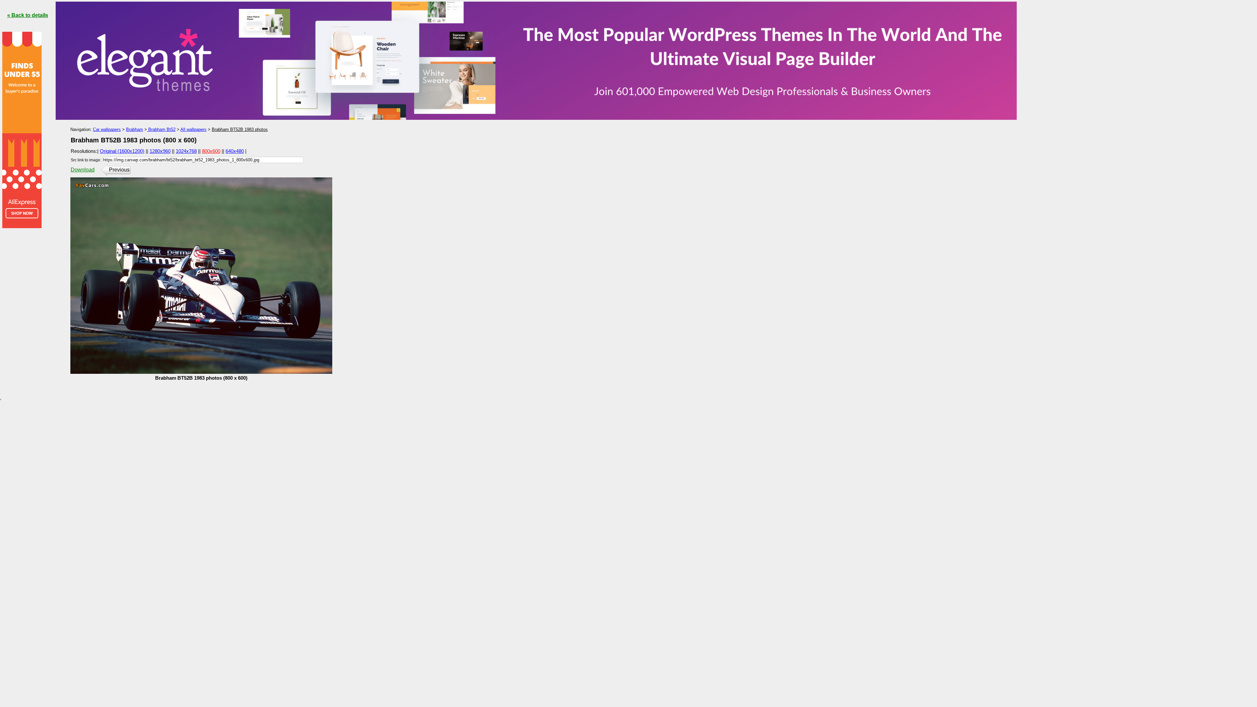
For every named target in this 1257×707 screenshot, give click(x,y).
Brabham (134, 129)
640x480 (235, 151)
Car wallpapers (107, 129)
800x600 (211, 151)
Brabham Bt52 (161, 129)
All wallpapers (193, 129)
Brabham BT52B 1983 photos (240, 129)
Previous (119, 169)
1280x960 (160, 151)
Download (83, 169)
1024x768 (186, 151)
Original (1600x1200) (122, 151)
